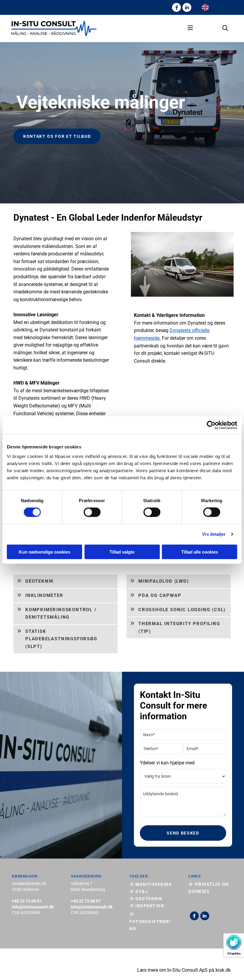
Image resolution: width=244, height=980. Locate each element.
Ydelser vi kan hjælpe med (167, 763)
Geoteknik (145, 898)
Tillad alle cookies (199, 551)
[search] (225, 28)
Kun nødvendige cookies (44, 551)
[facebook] (176, 7)
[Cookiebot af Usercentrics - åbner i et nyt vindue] (211, 425)
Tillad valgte (122, 551)
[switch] (92, 512)
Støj (138, 891)
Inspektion (146, 905)
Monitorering (150, 884)
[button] (150, 28)
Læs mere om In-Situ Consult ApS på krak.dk (184, 970)
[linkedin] (186, 7)
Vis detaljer (214, 534)
